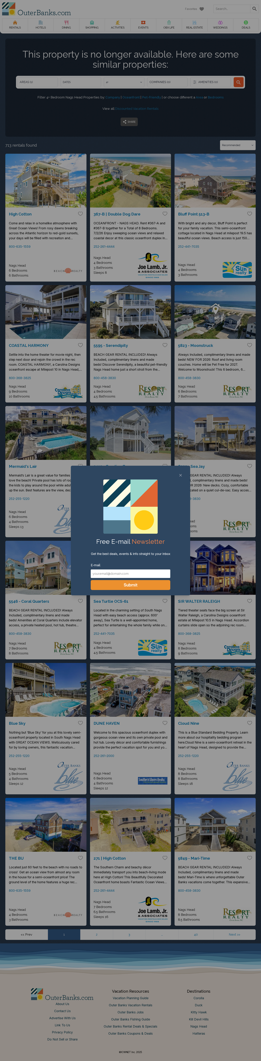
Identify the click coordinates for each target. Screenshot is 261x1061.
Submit (130, 585)
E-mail (95, 565)
